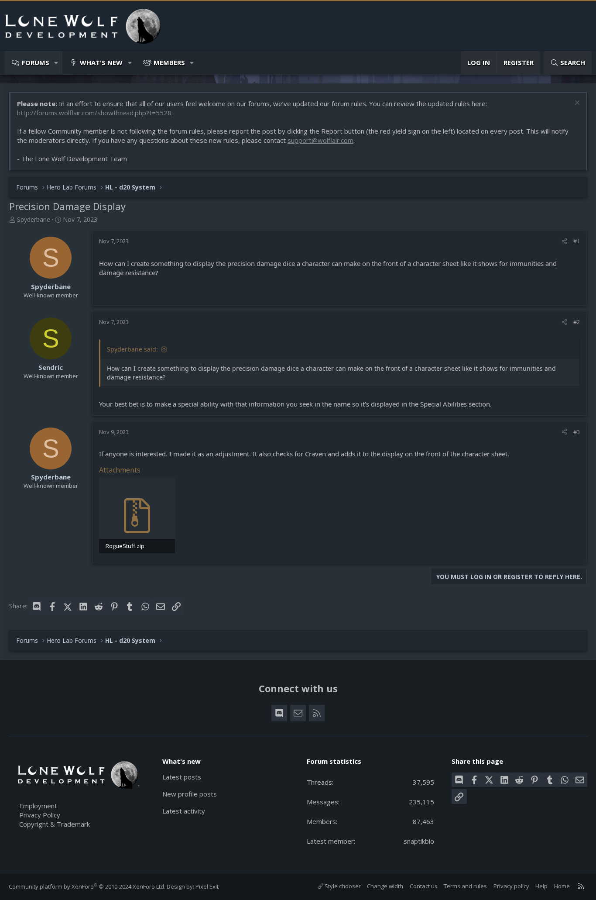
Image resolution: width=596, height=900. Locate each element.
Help (541, 886)
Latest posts (181, 776)
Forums (35, 62)
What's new (101, 62)
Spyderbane (33, 219)
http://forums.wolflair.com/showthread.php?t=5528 (94, 112)
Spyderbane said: (132, 349)
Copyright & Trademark (54, 824)
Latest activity (183, 811)
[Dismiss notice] (576, 103)
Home (562, 886)
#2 (576, 322)
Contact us (424, 886)
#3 (576, 432)
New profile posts (189, 794)
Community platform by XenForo (87, 886)
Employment (38, 805)
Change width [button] (385, 886)
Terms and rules (465, 886)
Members (169, 62)
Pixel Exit (207, 886)
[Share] (564, 241)
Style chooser (342, 886)
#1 (576, 241)
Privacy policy (511, 886)
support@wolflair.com (320, 140)
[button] (56, 62)
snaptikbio (419, 841)
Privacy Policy (39, 814)
